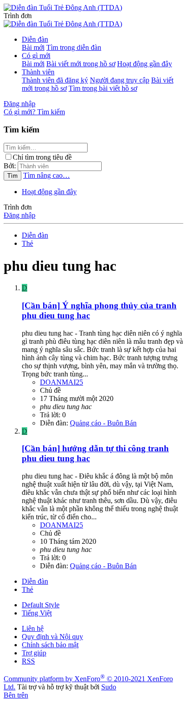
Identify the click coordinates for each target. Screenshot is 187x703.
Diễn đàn (35, 39)
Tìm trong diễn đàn (73, 47)
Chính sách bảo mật (50, 645)
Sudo (108, 687)
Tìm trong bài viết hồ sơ (103, 88)
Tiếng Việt (37, 613)
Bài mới (33, 47)
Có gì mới (36, 55)
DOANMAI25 (61, 382)
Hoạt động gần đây (144, 64)
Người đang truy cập (119, 80)
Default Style (40, 605)
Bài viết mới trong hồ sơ (80, 64)
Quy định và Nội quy (52, 636)
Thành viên (38, 72)
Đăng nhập (19, 215)
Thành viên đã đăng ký (55, 80)
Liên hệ (33, 628)
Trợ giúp (34, 653)
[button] (18, 16)
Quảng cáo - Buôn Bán (103, 423)
